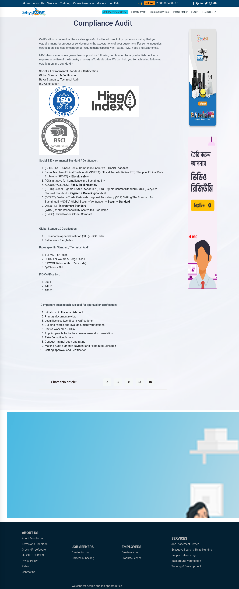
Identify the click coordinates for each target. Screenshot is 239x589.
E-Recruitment (138, 11)
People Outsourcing (183, 555)
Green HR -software (34, 549)
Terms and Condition (35, 544)
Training (65, 3)
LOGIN (194, 11)
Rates (25, 566)
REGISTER (208, 11)
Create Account (81, 552)
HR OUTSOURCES (33, 555)
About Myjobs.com (33, 538)
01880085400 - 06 (167, 3)
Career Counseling (83, 558)
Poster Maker (180, 11)
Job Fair (114, 3)
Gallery (101, 3)
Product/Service (131, 558)
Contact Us (28, 572)
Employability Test (160, 11)
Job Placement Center (115, 12)
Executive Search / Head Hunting (191, 549)
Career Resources (83, 3)
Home (26, 3)
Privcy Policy (30, 560)
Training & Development (186, 566)
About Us (38, 3)
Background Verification (186, 560)
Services (52, 3)
